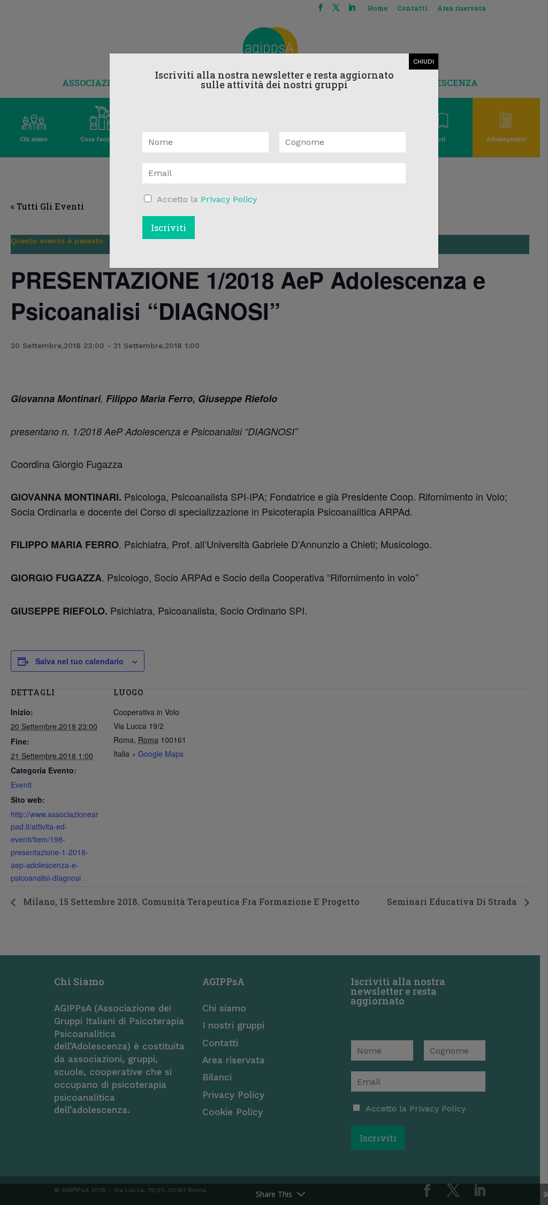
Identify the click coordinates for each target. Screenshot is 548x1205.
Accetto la (207, 199)
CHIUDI (423, 61)
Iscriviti (168, 227)
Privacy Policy (229, 199)
